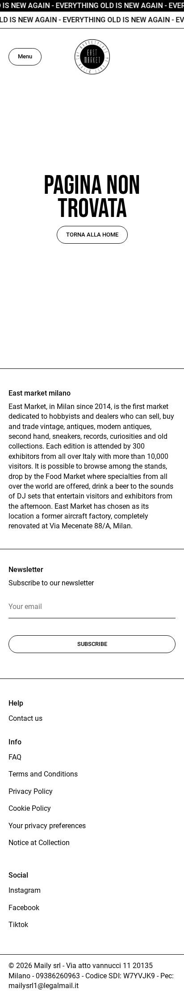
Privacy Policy (30, 791)
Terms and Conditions (43, 774)
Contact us (25, 718)
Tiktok (18, 924)
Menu (25, 56)
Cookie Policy (29, 808)
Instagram (24, 890)
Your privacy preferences (47, 825)
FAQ (14, 757)
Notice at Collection (39, 842)
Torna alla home (92, 234)
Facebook (23, 907)
